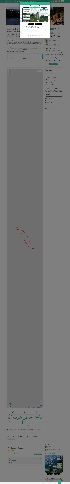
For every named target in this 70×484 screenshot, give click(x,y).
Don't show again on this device (35, 33)
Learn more (42, 35)
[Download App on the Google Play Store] (38, 23)
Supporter (37, 35)
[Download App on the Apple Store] (31, 24)
